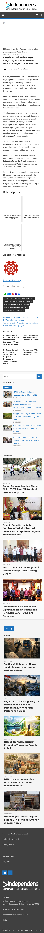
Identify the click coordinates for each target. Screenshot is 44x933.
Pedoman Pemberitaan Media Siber (16, 834)
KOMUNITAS (7, 455)
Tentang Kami (8, 856)
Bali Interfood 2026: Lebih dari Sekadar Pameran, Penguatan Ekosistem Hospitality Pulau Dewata (27, 405)
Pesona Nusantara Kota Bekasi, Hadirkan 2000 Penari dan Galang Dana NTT (26, 440)
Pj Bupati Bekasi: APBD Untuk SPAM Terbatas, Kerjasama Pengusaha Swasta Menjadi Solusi (10, 357)
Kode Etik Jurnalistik (10, 839)
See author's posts (13, 286)
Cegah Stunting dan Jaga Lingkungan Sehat (19, 298)
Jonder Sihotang (12, 280)
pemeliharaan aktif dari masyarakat (17, 304)
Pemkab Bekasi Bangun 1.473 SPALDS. (16, 307)
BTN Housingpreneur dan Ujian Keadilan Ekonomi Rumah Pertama (19, 782)
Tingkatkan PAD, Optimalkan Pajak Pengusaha (31, 352)
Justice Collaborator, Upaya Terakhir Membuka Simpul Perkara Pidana (20, 667)
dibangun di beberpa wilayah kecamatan (18, 301)
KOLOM (7, 635)
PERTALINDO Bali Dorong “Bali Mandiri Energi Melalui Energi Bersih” (21, 570)
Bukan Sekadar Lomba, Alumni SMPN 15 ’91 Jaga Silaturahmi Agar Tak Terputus (27, 428)
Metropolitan (17, 54)
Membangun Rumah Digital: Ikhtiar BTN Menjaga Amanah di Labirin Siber (21, 819)
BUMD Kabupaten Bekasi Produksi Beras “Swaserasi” (31, 337)
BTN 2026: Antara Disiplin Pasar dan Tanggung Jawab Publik (20, 745)
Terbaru (7, 387)
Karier (4, 920)
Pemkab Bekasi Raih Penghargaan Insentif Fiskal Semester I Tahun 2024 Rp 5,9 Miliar (11, 339)
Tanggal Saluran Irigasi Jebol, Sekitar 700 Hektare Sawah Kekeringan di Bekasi (27, 417)
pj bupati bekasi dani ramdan (14, 310)
